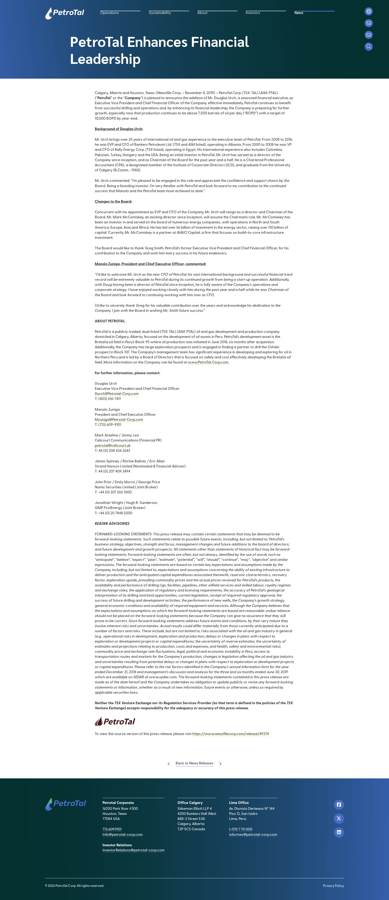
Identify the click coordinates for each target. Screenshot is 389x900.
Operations (109, 13)
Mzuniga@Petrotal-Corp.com (119, 420)
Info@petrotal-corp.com (123, 835)
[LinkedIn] (339, 832)
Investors (253, 13)
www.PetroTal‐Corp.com (208, 362)
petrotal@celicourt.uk (113, 446)
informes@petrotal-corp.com (253, 835)
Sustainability (160, 13)
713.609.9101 (112, 829)
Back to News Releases (194, 763)
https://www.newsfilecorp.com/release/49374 (230, 734)
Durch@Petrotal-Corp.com (117, 394)
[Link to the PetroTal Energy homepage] (64, 13)
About (202, 13)
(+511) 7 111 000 (240, 829)
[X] (339, 818)
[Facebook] (339, 805)
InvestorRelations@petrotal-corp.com (134, 850)
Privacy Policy (333, 886)
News (298, 13)
